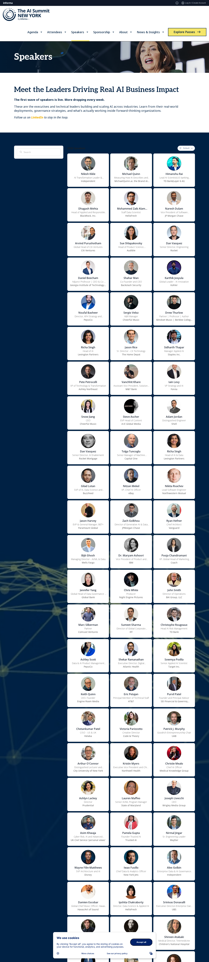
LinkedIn (37, 117)
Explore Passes (184, 32)
